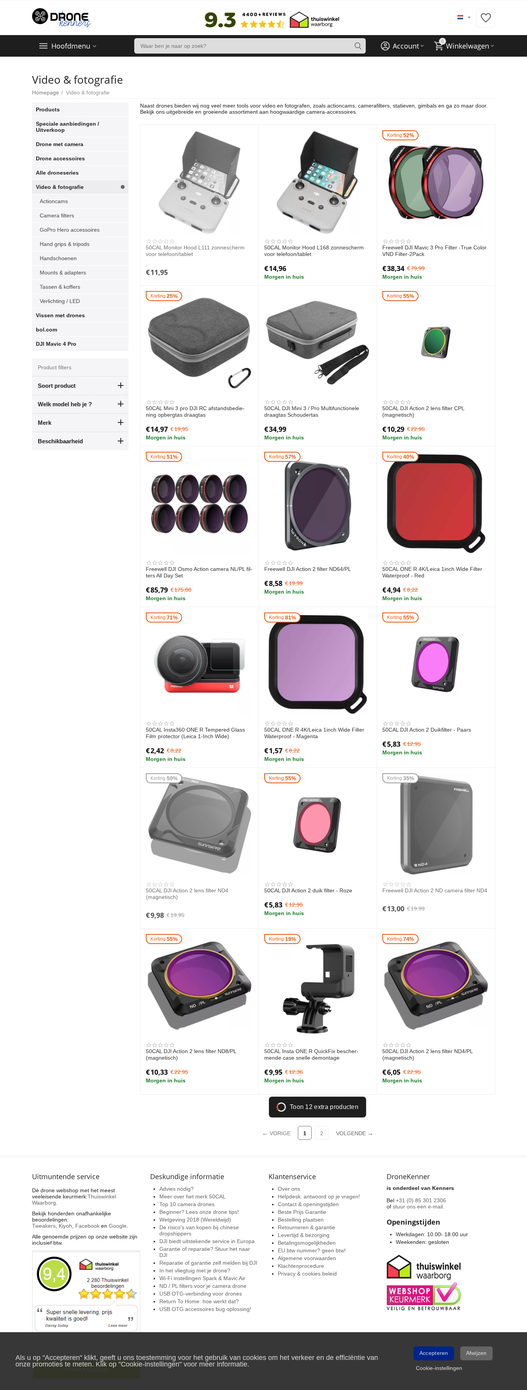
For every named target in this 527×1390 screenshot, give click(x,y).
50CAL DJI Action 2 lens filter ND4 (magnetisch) (187, 893)
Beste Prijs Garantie (302, 1212)
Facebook (87, 1226)
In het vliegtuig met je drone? (194, 1270)
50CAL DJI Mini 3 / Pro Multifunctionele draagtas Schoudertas (311, 411)
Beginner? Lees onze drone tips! (199, 1212)
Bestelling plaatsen (301, 1220)
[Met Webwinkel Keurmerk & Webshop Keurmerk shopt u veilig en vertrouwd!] (425, 1282)
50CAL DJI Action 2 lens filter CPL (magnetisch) (423, 411)
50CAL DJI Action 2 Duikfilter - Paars (426, 730)
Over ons (289, 1189)
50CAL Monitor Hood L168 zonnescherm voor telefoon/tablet (314, 250)
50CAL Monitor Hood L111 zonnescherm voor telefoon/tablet (195, 250)
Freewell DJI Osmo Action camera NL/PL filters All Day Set (199, 572)
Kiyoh (65, 1226)
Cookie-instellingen (439, 1368)
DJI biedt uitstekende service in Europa (207, 1241)
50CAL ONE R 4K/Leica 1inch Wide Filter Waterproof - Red (432, 572)
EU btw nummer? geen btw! (312, 1250)
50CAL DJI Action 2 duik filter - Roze (308, 890)
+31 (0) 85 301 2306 (421, 1200)
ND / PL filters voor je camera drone (203, 1286)
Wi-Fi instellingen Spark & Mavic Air (202, 1278)
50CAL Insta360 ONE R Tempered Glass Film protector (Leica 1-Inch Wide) (195, 733)
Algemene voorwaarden (307, 1258)
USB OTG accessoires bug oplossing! (205, 1309)
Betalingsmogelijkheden (307, 1243)
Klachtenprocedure (301, 1266)
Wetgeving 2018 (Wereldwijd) (195, 1220)
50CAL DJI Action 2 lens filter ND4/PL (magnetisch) (427, 1054)
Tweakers (44, 1226)
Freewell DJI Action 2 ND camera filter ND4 (434, 890)
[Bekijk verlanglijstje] (486, 22)
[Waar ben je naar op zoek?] (358, 46)
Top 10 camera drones (187, 1204)
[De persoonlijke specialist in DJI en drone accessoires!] (61, 17)
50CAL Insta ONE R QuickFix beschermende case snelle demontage (311, 1054)
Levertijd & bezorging (303, 1235)
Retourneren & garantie (306, 1227)
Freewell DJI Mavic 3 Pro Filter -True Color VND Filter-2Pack (434, 250)
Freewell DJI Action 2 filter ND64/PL (307, 569)
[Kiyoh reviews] (86, 1315)
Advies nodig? (176, 1189)
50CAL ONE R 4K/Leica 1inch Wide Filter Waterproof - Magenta (314, 733)
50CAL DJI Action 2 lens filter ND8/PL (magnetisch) (191, 1054)
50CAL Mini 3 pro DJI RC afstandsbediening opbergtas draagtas (195, 411)
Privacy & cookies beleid (307, 1274)
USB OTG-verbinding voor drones (200, 1294)
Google (118, 1226)
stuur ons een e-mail (418, 1206)
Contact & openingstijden (308, 1204)
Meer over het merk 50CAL (192, 1196)
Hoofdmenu (70, 46)
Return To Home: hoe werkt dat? (199, 1301)
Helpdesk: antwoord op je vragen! (319, 1196)
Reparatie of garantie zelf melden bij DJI (208, 1263)
